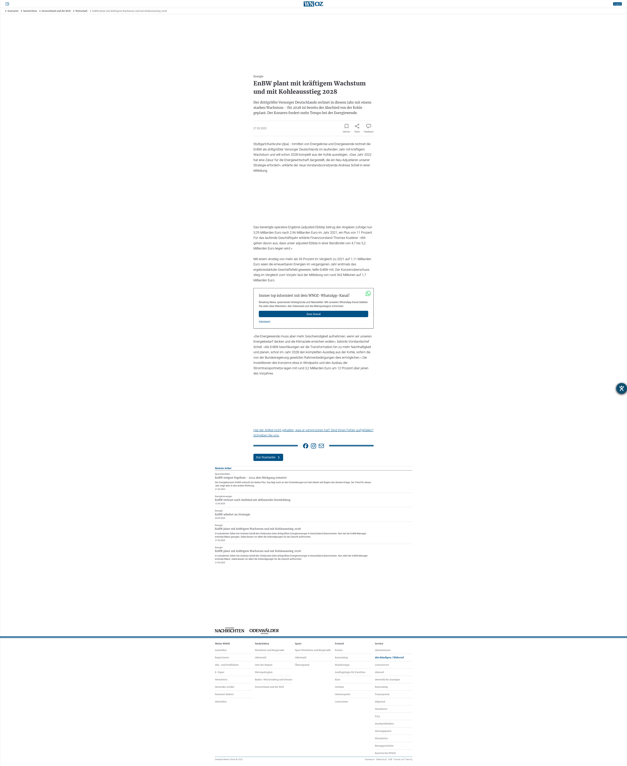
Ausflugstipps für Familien (350, 672)
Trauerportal (382, 694)
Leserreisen (341, 701)
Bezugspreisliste (384, 745)
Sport (298, 643)
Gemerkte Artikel (224, 686)
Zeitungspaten (383, 731)
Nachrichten (262, 643)
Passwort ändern (224, 694)
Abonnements (383, 650)
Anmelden (221, 650)
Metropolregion (264, 672)
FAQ (377, 716)
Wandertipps (342, 664)
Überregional (302, 664)
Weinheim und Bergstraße (269, 650)
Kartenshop (341, 657)
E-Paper (219, 672)
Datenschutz (381, 759)
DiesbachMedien (384, 723)
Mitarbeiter (381, 738)
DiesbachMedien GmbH (228, 759)
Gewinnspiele (342, 694)
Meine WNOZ (222, 643)
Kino (337, 679)
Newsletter (221, 679)
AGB (390, 759)
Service (379, 643)
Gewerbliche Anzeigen (387, 679)
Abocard (379, 672)
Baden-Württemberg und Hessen (273, 679)
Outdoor (339, 686)
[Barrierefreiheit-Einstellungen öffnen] (621, 388)
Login (617, 3)
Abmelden (220, 701)
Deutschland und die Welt (269, 686)
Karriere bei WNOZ (385, 753)
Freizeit (339, 643)
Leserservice (382, 664)
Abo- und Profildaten (227, 664)
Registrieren (222, 657)
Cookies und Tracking (402, 759)
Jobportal (380, 701)
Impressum (264, 321)
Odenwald (260, 657)
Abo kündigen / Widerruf (389, 657)
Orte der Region (263, 664)
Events (339, 650)
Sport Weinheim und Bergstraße (313, 650)
